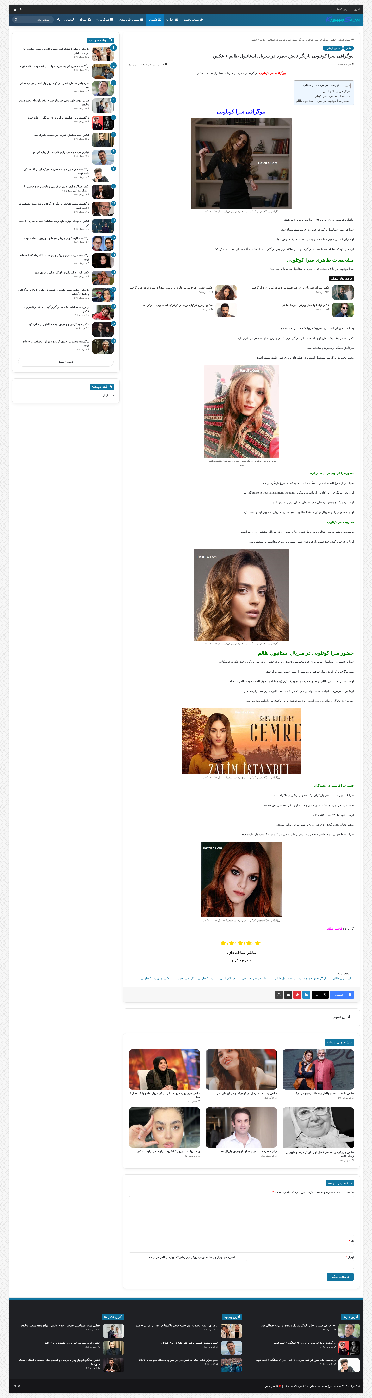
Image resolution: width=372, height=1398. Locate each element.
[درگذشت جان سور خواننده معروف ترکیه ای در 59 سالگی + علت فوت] (103, 174)
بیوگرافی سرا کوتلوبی (336, 91)
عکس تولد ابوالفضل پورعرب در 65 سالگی (305, 305)
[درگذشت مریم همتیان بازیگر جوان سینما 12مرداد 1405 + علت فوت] (103, 260)
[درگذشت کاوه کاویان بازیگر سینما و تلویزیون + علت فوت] (103, 243)
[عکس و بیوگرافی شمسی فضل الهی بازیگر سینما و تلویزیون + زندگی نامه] (318, 1127)
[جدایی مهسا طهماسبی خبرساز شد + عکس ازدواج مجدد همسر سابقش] (103, 105)
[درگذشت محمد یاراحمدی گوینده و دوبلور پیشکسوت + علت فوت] (103, 346)
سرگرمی (104, 19)
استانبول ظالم (342, 978)
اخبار (172, 19)
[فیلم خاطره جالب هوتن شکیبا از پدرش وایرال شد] (241, 1127)
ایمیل (350, 1257)
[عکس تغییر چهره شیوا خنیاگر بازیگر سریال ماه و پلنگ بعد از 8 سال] (164, 1069)
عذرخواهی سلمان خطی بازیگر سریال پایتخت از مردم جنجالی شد (298, 1325)
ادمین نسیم (341, 1017)
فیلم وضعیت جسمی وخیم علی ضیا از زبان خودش (61, 152)
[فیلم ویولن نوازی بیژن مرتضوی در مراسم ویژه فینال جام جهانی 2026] (231, 1365)
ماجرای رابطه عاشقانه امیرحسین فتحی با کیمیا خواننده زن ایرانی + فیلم (177, 1325)
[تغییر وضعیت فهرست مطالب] (345, 86)
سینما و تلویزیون (130, 19)
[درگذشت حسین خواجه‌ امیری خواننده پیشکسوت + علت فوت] (103, 71)
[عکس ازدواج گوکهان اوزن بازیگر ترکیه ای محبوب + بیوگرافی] (226, 310)
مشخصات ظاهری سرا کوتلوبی (331, 96)
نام (351, 1240)
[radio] (224, 943)
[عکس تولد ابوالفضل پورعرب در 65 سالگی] (343, 310)
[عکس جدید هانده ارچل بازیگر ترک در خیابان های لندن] (241, 1069)
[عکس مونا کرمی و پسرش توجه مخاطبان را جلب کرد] (103, 329)
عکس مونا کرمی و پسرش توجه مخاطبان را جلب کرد (58, 324)
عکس (154, 19)
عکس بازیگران (332, 48)
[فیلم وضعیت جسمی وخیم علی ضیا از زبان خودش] (103, 157)
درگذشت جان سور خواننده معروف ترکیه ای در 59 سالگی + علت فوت (296, 1360)
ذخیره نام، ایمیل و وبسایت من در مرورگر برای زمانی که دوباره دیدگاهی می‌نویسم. (191, 1257)
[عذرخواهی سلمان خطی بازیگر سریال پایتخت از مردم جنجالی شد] (103, 88)
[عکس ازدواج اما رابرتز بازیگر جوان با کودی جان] (103, 278)
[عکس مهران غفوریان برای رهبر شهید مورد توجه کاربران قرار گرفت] (343, 292)
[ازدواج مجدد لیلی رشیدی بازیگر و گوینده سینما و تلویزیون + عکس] (103, 312)
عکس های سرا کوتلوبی (155, 978)
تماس (67, 19)
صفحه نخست (192, 19)
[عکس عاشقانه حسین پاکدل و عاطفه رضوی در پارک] (318, 1069)
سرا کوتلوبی (227, 978)
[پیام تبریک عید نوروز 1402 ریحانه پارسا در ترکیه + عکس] (164, 1127)
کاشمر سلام (271, 1386)
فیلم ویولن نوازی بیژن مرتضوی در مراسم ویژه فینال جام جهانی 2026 (178, 1360)
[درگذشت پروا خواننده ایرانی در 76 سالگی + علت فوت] (103, 123)
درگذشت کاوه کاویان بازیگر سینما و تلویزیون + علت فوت (56, 238)
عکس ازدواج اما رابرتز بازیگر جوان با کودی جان (62, 272)
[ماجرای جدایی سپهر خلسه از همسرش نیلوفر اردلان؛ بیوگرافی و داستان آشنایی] (103, 295)
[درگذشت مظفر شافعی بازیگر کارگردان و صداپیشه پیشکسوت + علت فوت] (103, 209)
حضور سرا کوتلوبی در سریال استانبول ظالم (323, 100)
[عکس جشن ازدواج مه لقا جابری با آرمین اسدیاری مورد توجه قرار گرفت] (226, 292)
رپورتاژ (84, 19)
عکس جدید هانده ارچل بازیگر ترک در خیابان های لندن (246, 1093)
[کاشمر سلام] (343, 20)
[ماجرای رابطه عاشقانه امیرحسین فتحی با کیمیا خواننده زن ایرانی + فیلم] (103, 54)
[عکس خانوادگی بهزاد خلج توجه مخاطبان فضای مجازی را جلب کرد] (103, 226)
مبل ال (106, 395)
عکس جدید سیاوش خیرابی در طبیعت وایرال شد (61, 134)
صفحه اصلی (344, 39)
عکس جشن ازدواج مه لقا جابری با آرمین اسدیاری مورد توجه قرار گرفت (171, 287)
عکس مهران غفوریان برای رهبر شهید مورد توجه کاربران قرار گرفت (290, 287)
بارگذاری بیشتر (66, 361)
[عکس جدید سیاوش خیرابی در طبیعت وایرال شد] (103, 140)
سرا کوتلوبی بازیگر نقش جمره (194, 978)
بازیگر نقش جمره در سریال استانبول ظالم (301, 978)
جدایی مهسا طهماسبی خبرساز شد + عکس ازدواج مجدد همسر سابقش (60, 1325)
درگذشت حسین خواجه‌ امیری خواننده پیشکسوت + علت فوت (54, 66)
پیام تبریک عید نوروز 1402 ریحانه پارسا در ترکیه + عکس (168, 1151)
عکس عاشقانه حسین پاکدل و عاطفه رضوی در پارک (324, 1093)
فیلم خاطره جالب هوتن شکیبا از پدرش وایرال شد (249, 1151)
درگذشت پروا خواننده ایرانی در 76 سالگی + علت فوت (58, 117)
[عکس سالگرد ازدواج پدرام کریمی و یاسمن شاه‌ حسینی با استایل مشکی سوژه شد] (103, 192)
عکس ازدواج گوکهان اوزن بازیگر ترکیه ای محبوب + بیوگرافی (178, 305)
